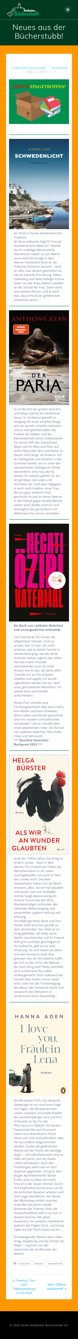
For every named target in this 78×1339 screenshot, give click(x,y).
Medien (39, 1263)
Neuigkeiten (60, 67)
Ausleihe (24, 1263)
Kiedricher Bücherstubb (29, 67)
